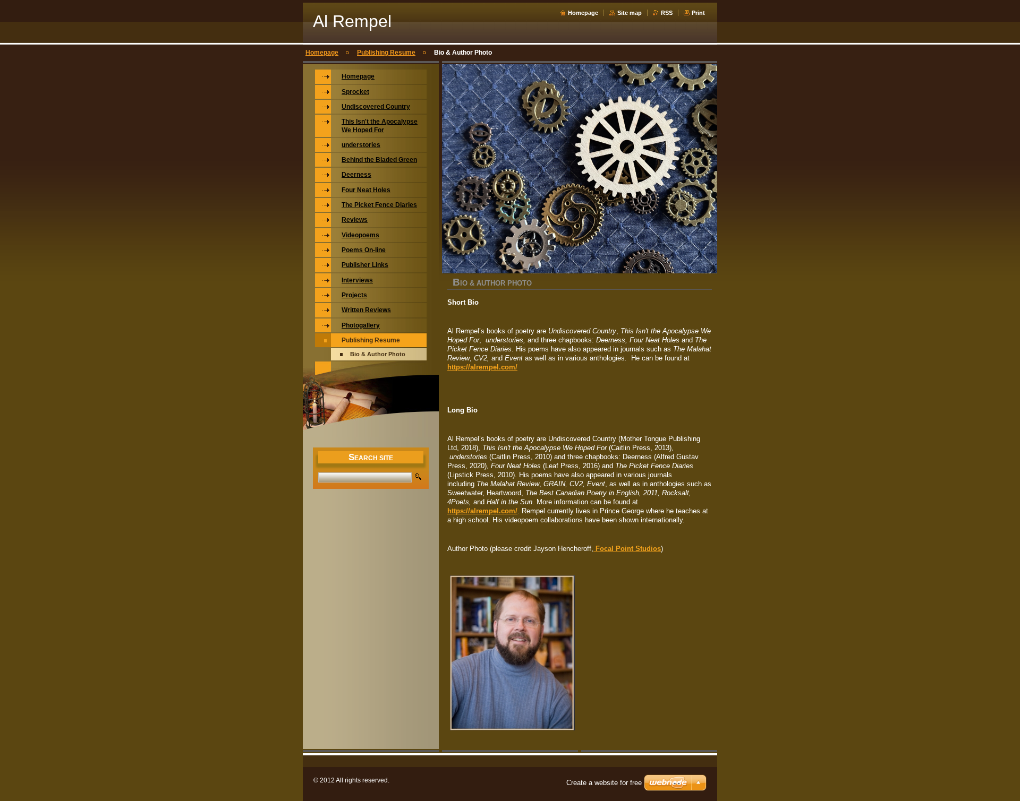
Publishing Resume (386, 52)
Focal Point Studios (627, 549)
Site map (629, 13)
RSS (667, 13)
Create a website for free (604, 783)
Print (698, 13)
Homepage (583, 13)
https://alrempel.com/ (482, 367)
